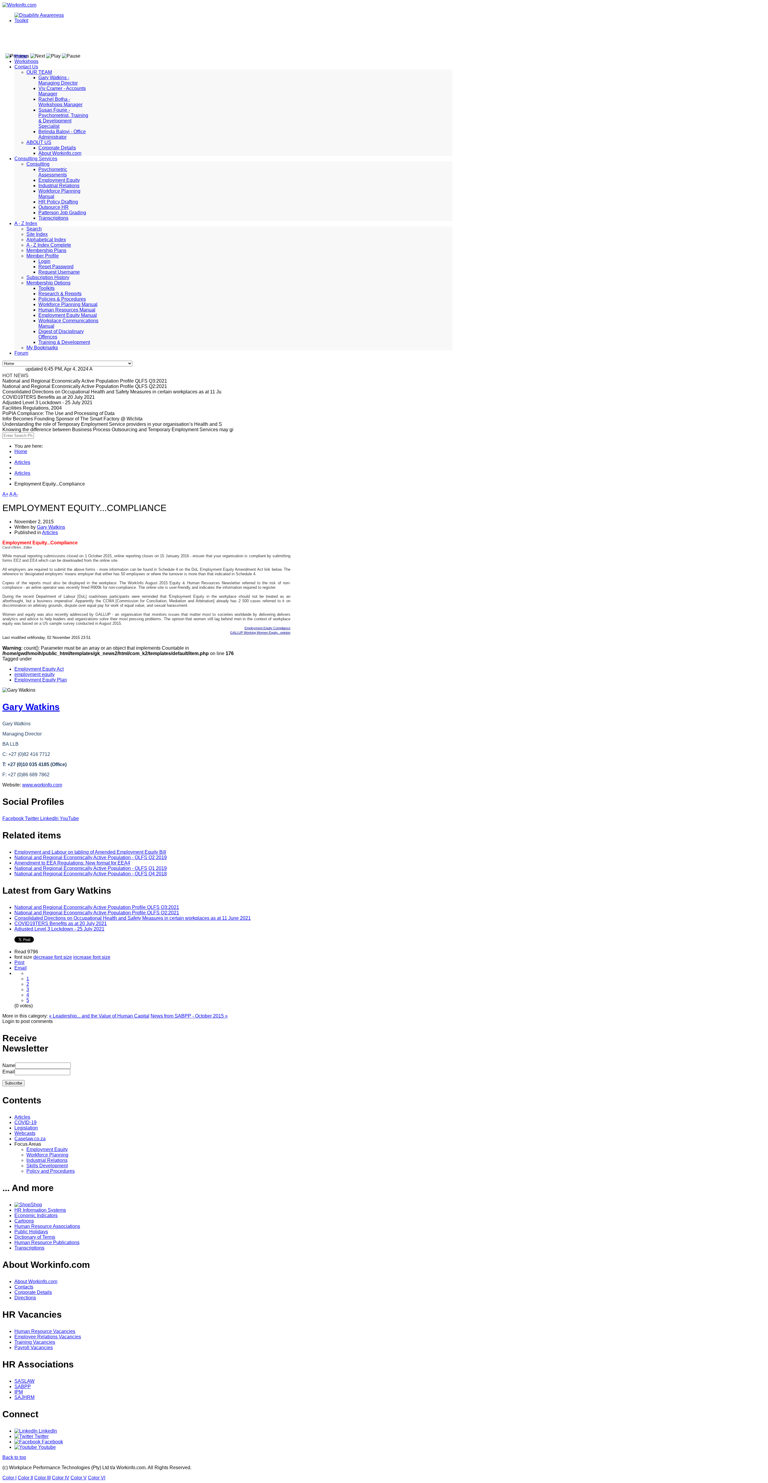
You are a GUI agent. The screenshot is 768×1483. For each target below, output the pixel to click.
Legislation (26, 1127)
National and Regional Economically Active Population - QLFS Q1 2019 (90, 868)
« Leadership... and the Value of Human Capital (99, 1015)
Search (34, 228)
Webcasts (24, 1133)
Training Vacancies (34, 1342)
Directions (25, 1297)
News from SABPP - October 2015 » (189, 1015)
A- (15, 494)
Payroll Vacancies (33, 1347)
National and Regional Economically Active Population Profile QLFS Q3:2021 (96, 907)
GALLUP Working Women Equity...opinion (260, 632)
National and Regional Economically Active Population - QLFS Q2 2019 (90, 857)
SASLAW (24, 1381)
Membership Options (48, 282)
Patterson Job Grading (62, 212)
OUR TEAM (39, 72)
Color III (42, 1477)
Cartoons (24, 1220)
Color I (9, 1477)
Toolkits (46, 288)
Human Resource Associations (47, 1226)
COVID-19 (25, 1122)
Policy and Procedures (50, 1171)
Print (19, 962)
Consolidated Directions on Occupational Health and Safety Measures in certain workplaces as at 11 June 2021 (132, 918)
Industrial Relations (59, 185)
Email (20, 967)
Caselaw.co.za (30, 1138)
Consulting (38, 164)
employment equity (34, 674)
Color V (78, 1477)
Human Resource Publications (47, 1242)
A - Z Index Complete (48, 245)
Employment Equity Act (39, 669)
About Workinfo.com (59, 153)
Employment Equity (59, 180)
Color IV (60, 1477)
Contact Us (26, 66)
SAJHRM (24, 1397)
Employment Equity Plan (40, 679)
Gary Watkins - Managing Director (58, 80)
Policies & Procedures (62, 299)
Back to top (14, 1457)
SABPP (22, 1386)
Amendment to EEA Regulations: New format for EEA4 (72, 862)
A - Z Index (25, 223)
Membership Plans (46, 250)
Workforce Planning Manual (68, 304)
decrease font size (52, 957)
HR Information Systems (40, 1210)
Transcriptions (53, 218)
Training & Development (64, 342)
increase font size (91, 957)
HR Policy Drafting (58, 201)
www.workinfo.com (42, 784)
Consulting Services (35, 158)
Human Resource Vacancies (44, 1331)
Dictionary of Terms (34, 1237)
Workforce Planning (47, 1154)
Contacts (23, 1286)
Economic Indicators (36, 1215)
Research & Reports (60, 293)
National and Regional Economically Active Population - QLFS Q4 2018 (90, 873)
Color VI (96, 1477)
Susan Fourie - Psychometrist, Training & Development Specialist (63, 118)
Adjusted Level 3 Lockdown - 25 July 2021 (59, 928)
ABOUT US (38, 142)
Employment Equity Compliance (267, 628)
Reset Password (56, 266)
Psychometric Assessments (52, 172)
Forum (21, 353)
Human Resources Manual (66, 309)
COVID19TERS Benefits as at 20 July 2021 (60, 923)
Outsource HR (53, 207)
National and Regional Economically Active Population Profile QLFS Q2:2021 (96, 912)
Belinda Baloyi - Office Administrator (62, 134)
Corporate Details (57, 147)
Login (44, 261)
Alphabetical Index (46, 239)
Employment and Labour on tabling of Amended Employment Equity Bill (90, 852)
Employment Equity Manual (67, 315)
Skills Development (47, 1165)
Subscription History (47, 277)
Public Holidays (31, 1231)
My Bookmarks (42, 347)
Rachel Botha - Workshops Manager (60, 102)
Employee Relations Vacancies (47, 1336)
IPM (18, 1391)
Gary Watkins (51, 527)
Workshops (26, 61)
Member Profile (42, 255)
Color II (25, 1477)
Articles (22, 462)
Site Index (37, 234)
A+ (5, 494)
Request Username (59, 272)
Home (20, 56)
